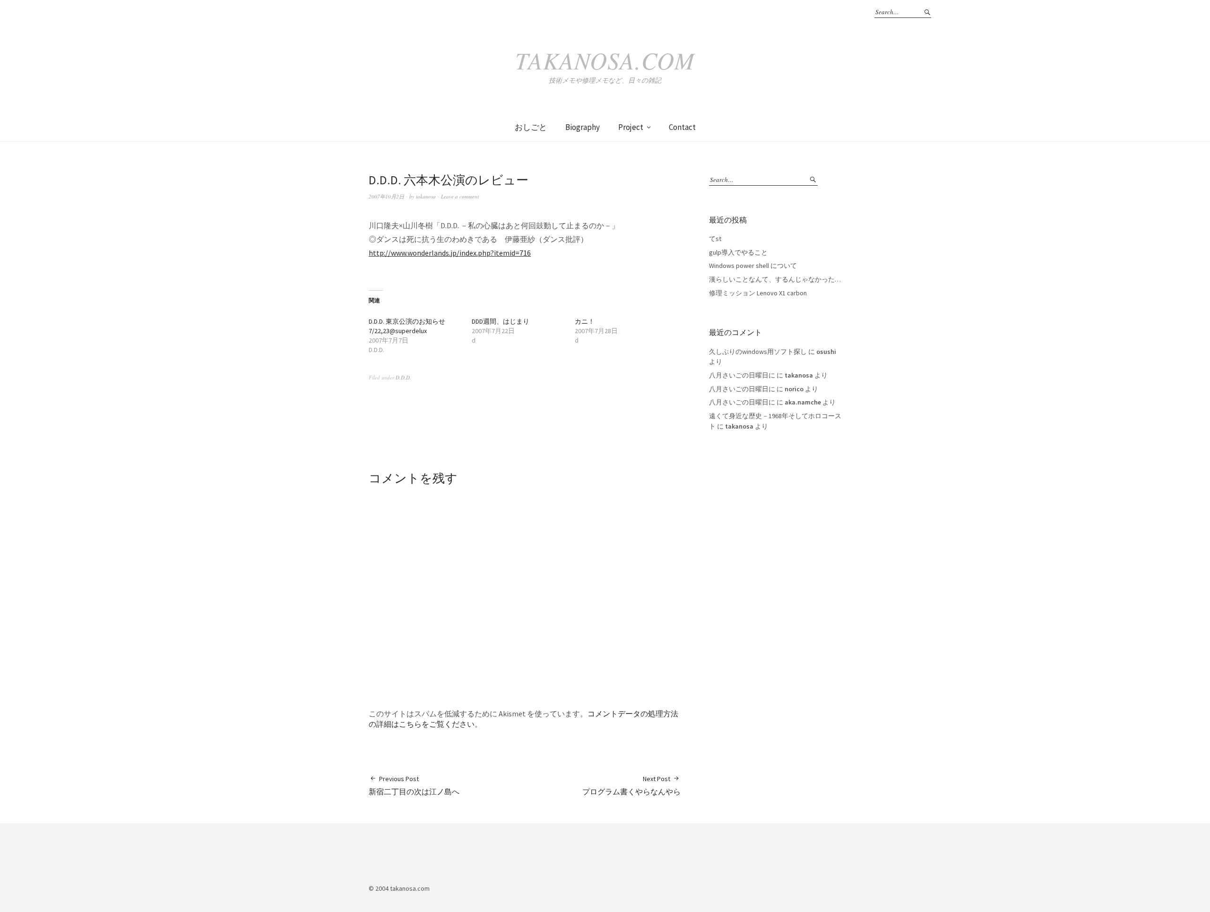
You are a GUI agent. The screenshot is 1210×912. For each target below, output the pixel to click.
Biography (582, 127)
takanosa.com (605, 60)
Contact (682, 127)
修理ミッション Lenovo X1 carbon (758, 293)
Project (630, 127)
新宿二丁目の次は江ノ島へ (414, 785)
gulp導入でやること (738, 252)
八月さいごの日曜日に (742, 375)
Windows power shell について (753, 265)
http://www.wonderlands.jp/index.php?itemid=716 (450, 253)
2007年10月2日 (386, 196)
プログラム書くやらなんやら (631, 785)
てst (715, 238)
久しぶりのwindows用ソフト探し (758, 351)
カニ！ (585, 321)
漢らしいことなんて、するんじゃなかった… (775, 279)
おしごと (531, 127)
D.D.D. (403, 377)
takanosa (426, 196)
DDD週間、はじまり (500, 321)
